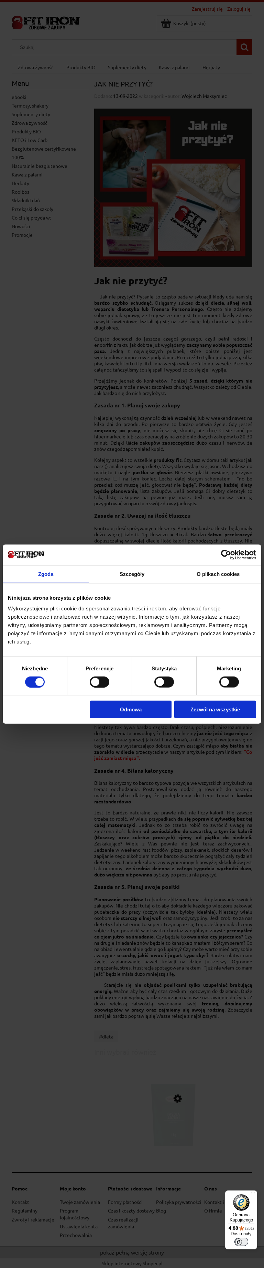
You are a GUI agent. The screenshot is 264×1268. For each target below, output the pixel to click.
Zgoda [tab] (46, 574)
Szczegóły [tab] (132, 574)
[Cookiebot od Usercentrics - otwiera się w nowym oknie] (226, 554)
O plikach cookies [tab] (218, 574)
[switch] (99, 681)
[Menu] (253, 1194)
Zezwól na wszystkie (215, 709)
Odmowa (131, 709)
